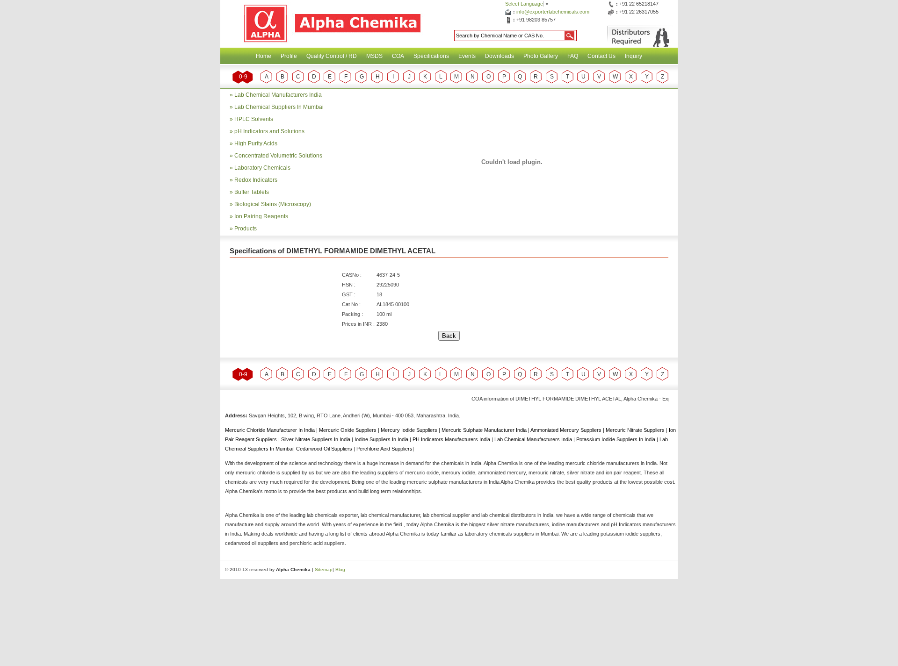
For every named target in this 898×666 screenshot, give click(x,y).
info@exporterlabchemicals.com (552, 11)
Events (467, 56)
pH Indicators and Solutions (269, 131)
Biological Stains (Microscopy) (272, 204)
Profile (289, 56)
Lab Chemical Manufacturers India (278, 95)
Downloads (499, 56)
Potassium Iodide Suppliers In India (616, 439)
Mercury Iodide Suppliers (410, 430)
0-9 (243, 76)
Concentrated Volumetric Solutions (278, 155)
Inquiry (633, 56)
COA (398, 56)
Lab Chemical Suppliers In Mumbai (279, 107)
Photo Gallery (540, 56)
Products (245, 228)
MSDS (374, 56)
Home (263, 56)
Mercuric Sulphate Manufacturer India (485, 430)
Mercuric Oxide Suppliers (348, 430)
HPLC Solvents (253, 119)
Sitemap (324, 569)
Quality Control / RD (331, 56)
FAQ (572, 56)
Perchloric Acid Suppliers (384, 448)
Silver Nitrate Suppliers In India (316, 439)
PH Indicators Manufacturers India (452, 439)
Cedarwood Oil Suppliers (325, 448)
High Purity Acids (255, 143)
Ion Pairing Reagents (261, 216)
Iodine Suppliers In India (382, 439)
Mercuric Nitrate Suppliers (636, 430)
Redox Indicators (255, 180)
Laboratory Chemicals (262, 168)
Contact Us (601, 56)
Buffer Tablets (251, 192)
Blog (340, 569)
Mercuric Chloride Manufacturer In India (270, 430)
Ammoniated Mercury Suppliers (566, 430)
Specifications (431, 56)
